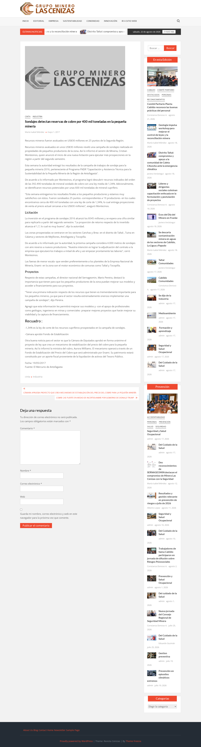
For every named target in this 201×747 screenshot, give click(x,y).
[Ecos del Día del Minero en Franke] (151, 216)
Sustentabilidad (72, 21)
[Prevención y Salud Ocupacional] (151, 578)
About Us (28, 730)
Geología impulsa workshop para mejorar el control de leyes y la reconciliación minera (162, 132)
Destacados (153, 95)
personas (166, 95)
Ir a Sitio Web (129, 21)
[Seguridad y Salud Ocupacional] (151, 347)
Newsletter (59, 730)
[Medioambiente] (151, 315)
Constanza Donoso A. (157, 115)
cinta (27, 116)
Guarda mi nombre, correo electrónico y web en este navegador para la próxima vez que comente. (48, 515)
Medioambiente (167, 313)
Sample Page (73, 730)
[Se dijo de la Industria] (151, 297)
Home (50, 730)
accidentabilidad (156, 417)
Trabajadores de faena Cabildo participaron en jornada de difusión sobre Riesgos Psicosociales (161, 555)
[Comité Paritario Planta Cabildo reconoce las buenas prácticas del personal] (162, 76)
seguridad (160, 426)
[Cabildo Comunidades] (151, 279)
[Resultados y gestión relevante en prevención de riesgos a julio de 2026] (151, 495)
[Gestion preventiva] (151, 655)
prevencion (164, 422)
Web (22, 496)
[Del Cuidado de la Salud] (151, 364)
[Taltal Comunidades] (151, 261)
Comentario (27, 428)
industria (37, 116)
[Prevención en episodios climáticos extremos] (151, 672)
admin (162, 303)
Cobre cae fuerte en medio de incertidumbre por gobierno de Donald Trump (95, 397)
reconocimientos (156, 99)
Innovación (110, 21)
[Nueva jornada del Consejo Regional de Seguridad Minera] (151, 613)
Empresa (53, 21)
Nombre (25, 470)
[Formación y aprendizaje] (151, 329)
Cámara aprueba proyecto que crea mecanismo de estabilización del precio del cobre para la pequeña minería (79, 392)
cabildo (151, 90)
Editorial (38, 21)
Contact (43, 730)
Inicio (25, 21)
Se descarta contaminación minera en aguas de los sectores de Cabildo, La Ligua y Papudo (161, 239)
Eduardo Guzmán (167, 643)
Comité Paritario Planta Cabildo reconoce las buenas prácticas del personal (162, 107)
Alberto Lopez (153, 507)
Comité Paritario (165, 90)
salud (150, 426)
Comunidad (93, 21)
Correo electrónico (31, 483)
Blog (35, 730)
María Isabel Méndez (34, 132)
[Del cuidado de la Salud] (151, 595)
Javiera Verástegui (155, 173)
